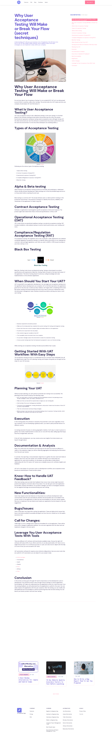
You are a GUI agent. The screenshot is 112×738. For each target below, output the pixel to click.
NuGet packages (21, 557)
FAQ (31, 2)
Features (26, 2)
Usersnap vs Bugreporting (52, 717)
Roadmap (40, 2)
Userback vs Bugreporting (52, 714)
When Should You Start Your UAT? (80, 42)
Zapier (46, 2)
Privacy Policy (82, 711)
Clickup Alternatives (67, 726)
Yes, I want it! (90, 2)
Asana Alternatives (67, 714)
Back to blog (56, 693)
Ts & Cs (81, 714)
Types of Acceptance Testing (79, 28)
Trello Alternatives (67, 717)
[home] (18, 2)
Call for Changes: (76, 61)
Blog (35, 2)
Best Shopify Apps (50, 727)
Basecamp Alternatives (68, 729)
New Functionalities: (76, 56)
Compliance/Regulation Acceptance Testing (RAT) (84, 37)
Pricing (31, 714)
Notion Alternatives (67, 723)
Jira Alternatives (67, 711)
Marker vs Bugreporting (51, 720)
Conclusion (74, 65)
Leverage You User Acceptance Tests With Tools (83, 63)
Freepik (42, 164)
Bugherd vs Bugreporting (52, 711)
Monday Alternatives (68, 720)
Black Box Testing (76, 40)
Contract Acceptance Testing (79, 33)
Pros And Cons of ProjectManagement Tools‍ (52, 730)
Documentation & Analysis (78, 51)
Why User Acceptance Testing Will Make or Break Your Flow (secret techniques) (84, 19)
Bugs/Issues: (75, 58)
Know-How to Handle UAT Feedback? (81, 54)
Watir (18, 571)
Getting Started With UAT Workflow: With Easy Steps (84, 44)
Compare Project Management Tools (53, 723)
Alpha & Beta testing (77, 30)
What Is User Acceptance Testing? (80, 26)
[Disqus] (56, 636)
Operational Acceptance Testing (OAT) (81, 35)
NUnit (18, 566)
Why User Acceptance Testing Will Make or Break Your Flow (84, 23)
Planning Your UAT (76, 47)
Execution (74, 49)
